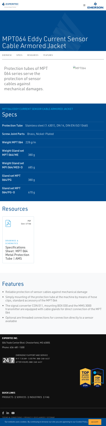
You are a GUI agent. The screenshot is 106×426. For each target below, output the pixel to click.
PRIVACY (28, 417)
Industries (36, 397)
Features (48, 55)
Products (7, 397)
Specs (19, 55)
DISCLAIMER (39, 417)
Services (21, 397)
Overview (6, 55)
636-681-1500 (17, 347)
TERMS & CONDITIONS (12, 417)
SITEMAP (51, 417)
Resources (32, 55)
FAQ (47, 397)
